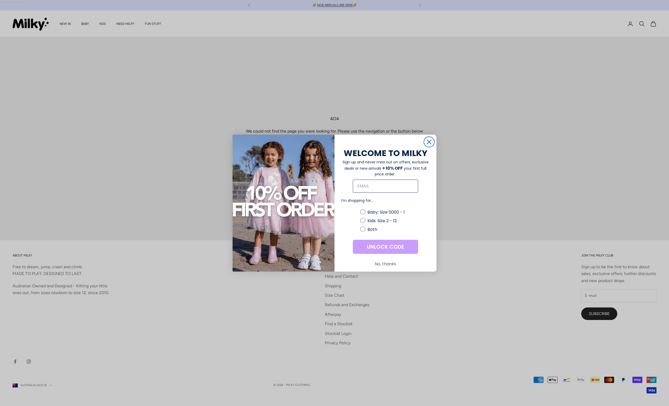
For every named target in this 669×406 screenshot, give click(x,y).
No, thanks (385, 264)
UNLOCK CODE (385, 246)
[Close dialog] (429, 142)
